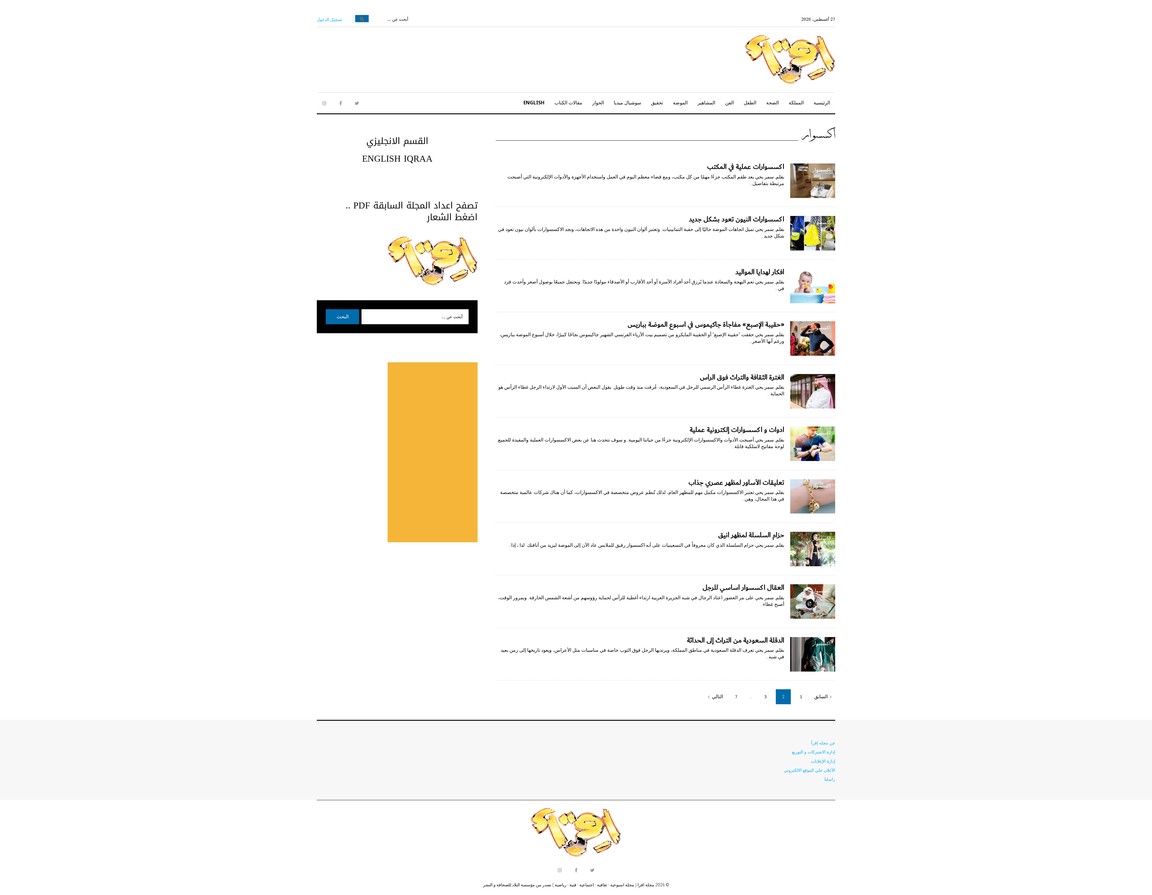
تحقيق (657, 102)
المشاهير (706, 102)
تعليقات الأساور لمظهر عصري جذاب (736, 483)
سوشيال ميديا (627, 102)
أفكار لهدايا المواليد (759, 272)
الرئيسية (822, 102)
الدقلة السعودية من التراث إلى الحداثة (735, 640)
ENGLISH (534, 102)
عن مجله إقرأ (823, 743)
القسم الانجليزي (397, 141)
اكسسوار (821, 169)
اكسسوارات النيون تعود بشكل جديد (736, 219)
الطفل (750, 102)
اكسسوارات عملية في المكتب (745, 167)
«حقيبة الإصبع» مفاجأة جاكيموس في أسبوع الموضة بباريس (706, 325)
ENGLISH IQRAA (397, 158)
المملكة (796, 102)
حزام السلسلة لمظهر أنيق (751, 535)
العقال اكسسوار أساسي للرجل (743, 588)
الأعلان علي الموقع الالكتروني (809, 770)
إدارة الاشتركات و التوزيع (813, 752)
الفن (729, 102)
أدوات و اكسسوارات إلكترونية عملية (737, 430)
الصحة (772, 102)
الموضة (680, 102)
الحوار (598, 102)
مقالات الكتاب (568, 102)
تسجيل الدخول (329, 19)
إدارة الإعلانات (823, 761)
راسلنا (829, 779)
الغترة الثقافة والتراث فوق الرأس (742, 377)
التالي (714, 696)
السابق (824, 696)
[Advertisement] (433, 452)
